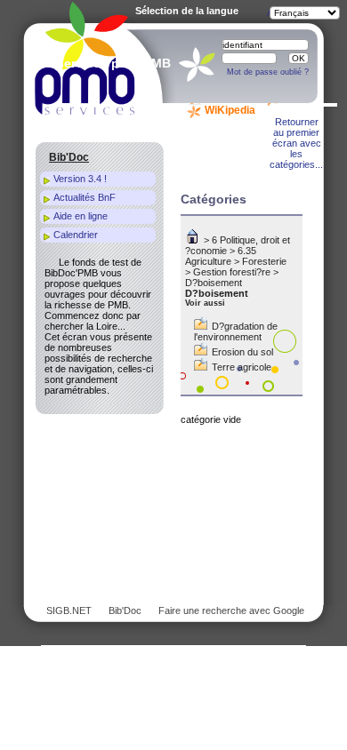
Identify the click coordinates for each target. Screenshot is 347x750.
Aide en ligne (80, 216)
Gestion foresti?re (231, 272)
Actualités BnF (84, 197)
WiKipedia (230, 110)
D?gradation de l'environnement (236, 331)
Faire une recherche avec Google (231, 610)
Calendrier (75, 234)
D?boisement (213, 282)
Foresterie (264, 261)
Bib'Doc (125, 610)
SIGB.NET (69, 610)
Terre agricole (241, 367)
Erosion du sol (242, 352)
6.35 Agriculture (220, 256)
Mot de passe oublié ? (268, 72)
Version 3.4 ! (80, 178)
